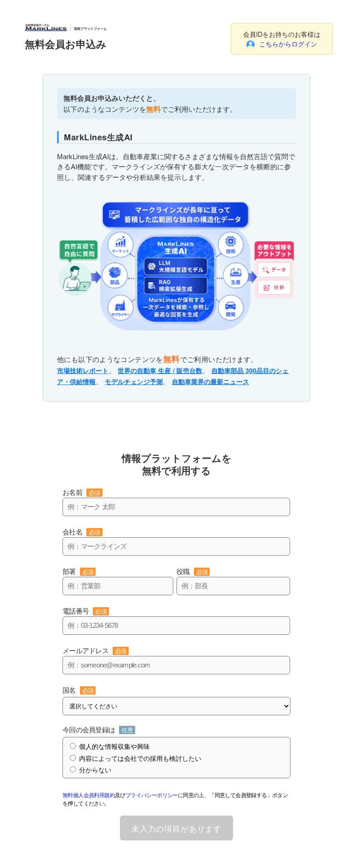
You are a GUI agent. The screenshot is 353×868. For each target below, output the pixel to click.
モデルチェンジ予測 (134, 381)
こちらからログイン (288, 43)
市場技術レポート (82, 370)
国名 (78, 690)
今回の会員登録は (98, 730)
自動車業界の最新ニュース (210, 381)
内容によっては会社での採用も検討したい (140, 758)
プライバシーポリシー (151, 795)
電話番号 (85, 611)
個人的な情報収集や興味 (114, 746)
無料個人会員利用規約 (89, 795)
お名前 (81, 492)
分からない (95, 770)
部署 (78, 571)
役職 (191, 571)
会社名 (81, 532)
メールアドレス (94, 651)
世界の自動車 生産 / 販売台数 (160, 370)
